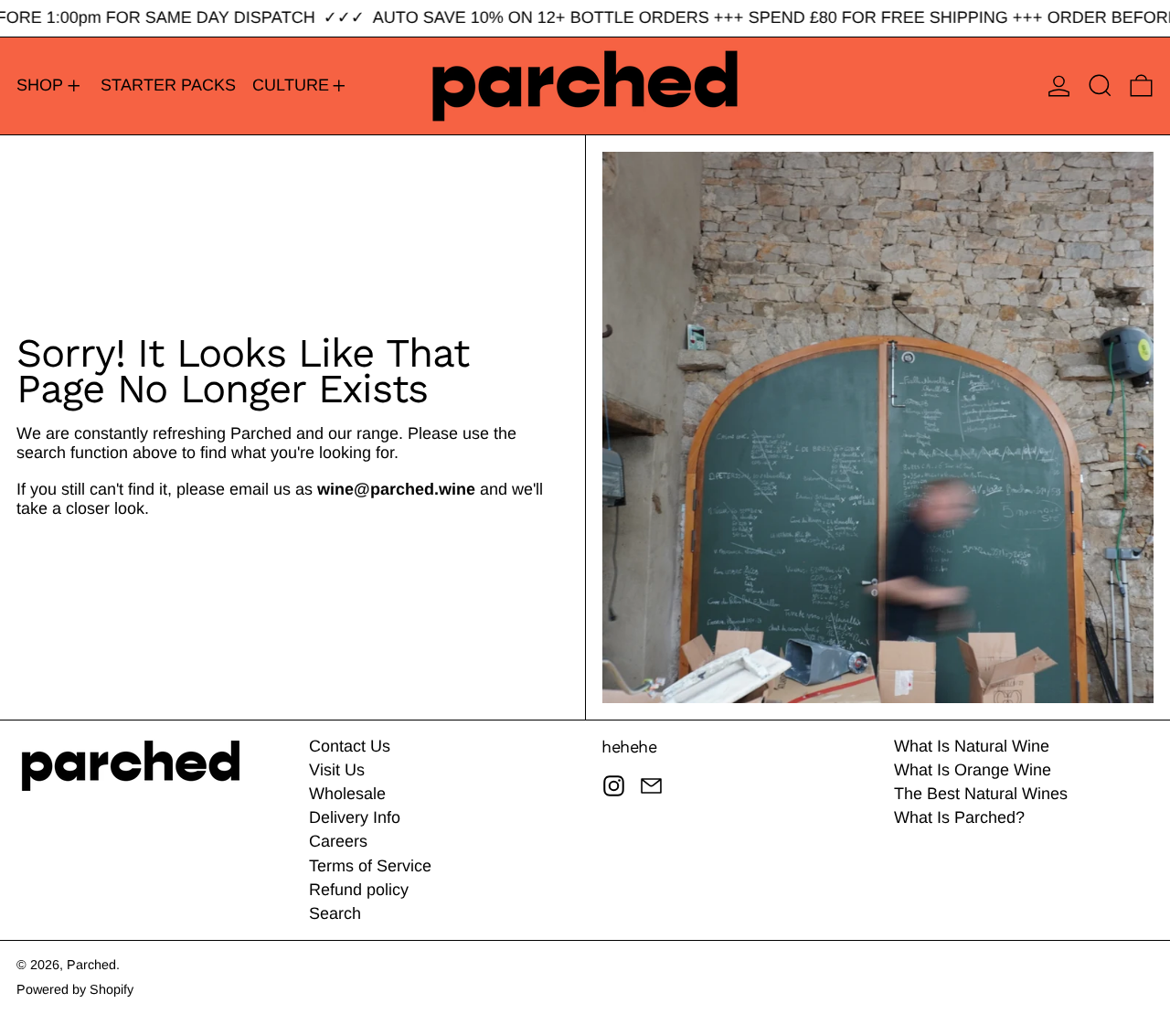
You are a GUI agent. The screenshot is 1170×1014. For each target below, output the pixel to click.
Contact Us (349, 746)
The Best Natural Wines (981, 794)
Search (335, 913)
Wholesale (347, 794)
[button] (1100, 85)
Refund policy (359, 890)
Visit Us (337, 770)
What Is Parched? (959, 817)
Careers (338, 841)
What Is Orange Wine (972, 770)
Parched (91, 964)
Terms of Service (370, 866)
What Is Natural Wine (971, 746)
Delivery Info (354, 817)
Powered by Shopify (74, 989)
